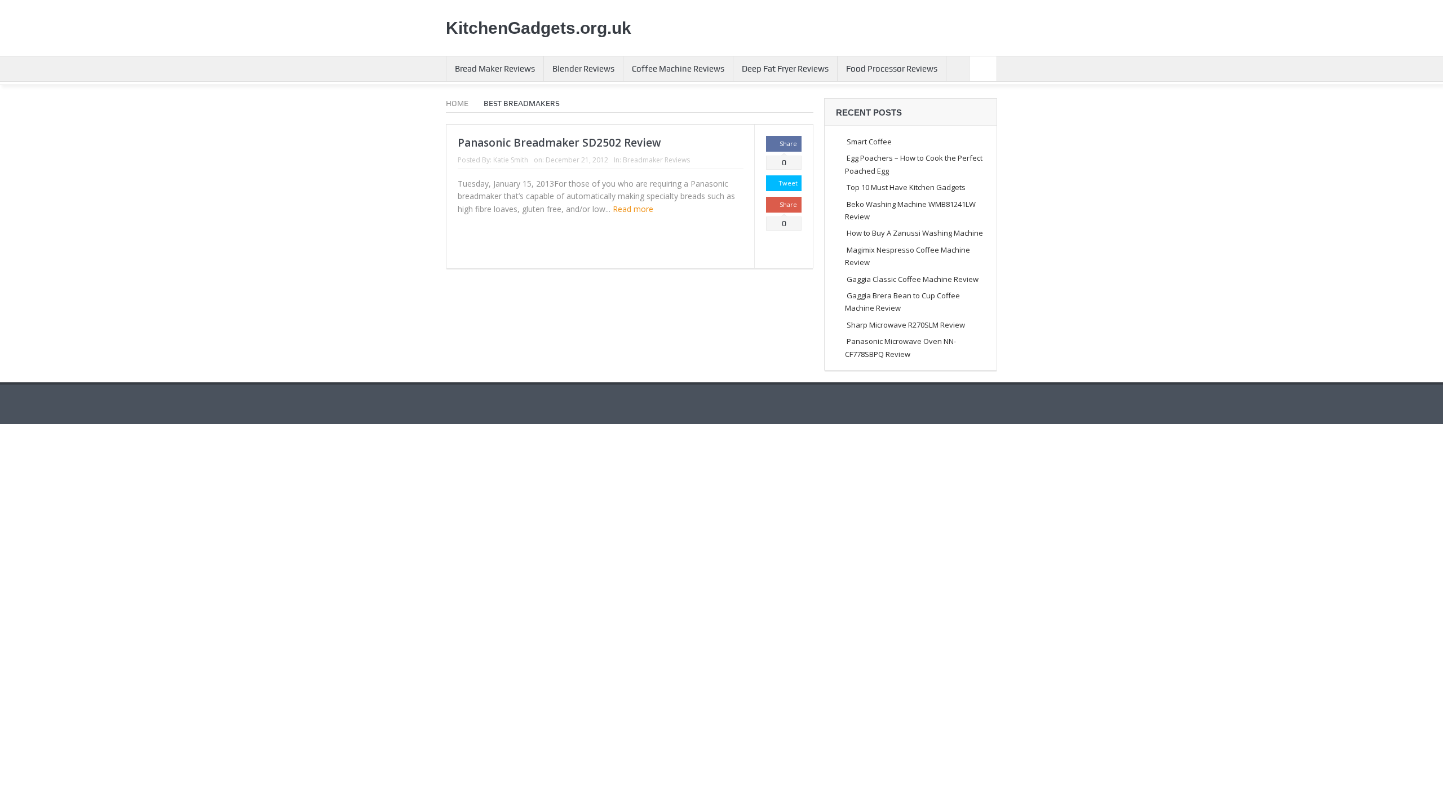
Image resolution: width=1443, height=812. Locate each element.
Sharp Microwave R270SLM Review (906, 325)
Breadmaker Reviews (656, 160)
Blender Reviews (583, 69)
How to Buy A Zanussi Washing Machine (915, 233)
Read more (634, 209)
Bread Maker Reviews (495, 69)
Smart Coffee (869, 141)
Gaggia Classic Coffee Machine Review (913, 279)
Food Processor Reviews (891, 69)
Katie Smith (510, 160)
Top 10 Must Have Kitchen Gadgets (906, 187)
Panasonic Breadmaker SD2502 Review (559, 142)
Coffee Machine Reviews (678, 69)
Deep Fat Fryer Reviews (785, 69)
